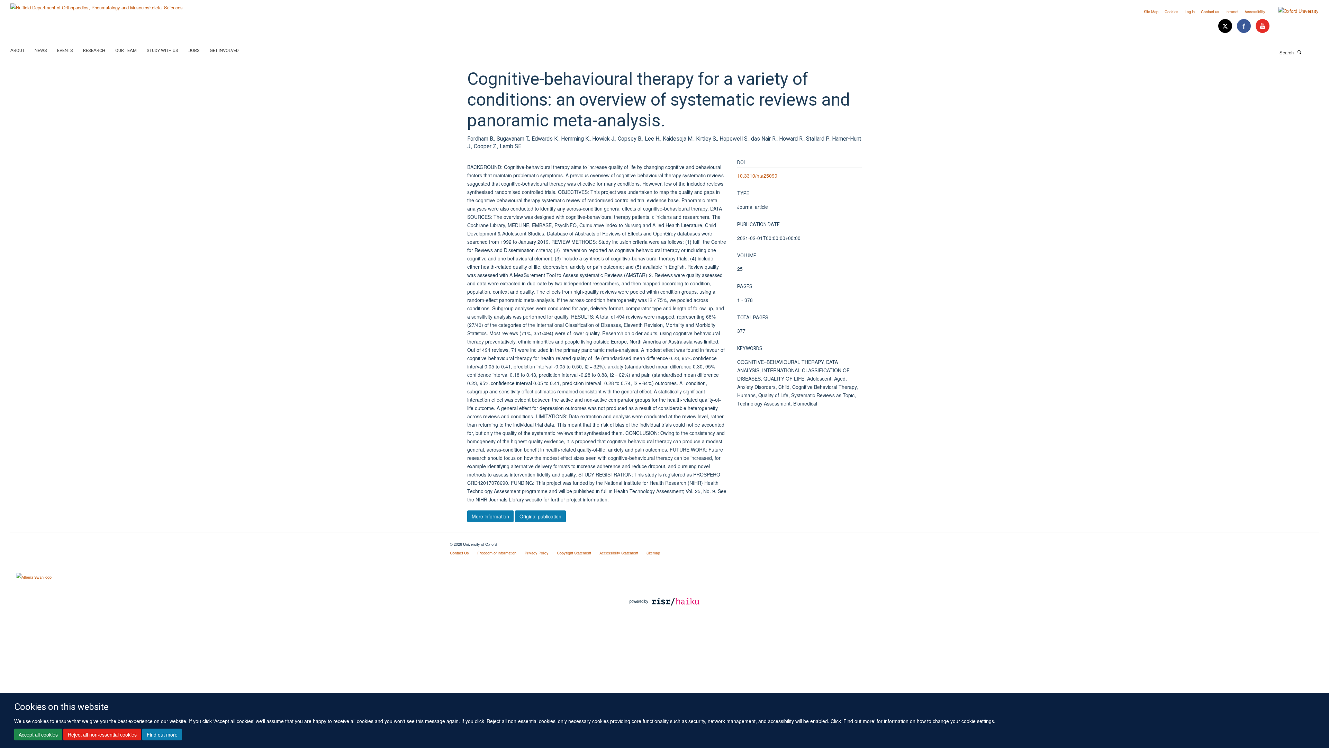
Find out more (162, 734)
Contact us (1210, 11)
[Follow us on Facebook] (1244, 26)
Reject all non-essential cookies (102, 734)
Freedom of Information (496, 552)
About (17, 50)
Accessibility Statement (618, 552)
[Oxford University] (1293, 11)
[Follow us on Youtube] (1262, 26)
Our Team (126, 50)
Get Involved (224, 50)
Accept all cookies (38, 734)
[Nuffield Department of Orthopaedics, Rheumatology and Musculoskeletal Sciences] (96, 5)
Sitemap (653, 552)
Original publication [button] (540, 516)
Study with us (162, 50)
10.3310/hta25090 (757, 175)
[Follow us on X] (1225, 26)
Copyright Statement (574, 552)
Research (94, 50)
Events (65, 50)
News (41, 50)
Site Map (1151, 11)
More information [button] (490, 516)
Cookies (1171, 11)
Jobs (194, 50)
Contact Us (459, 552)
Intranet (1232, 11)
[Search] (1299, 52)
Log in (1190, 11)
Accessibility (1255, 11)
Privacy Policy (537, 552)
